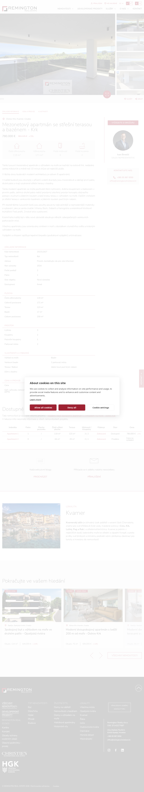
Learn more (35, 399)
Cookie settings (101, 407)
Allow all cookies (43, 407)
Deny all (72, 407)
